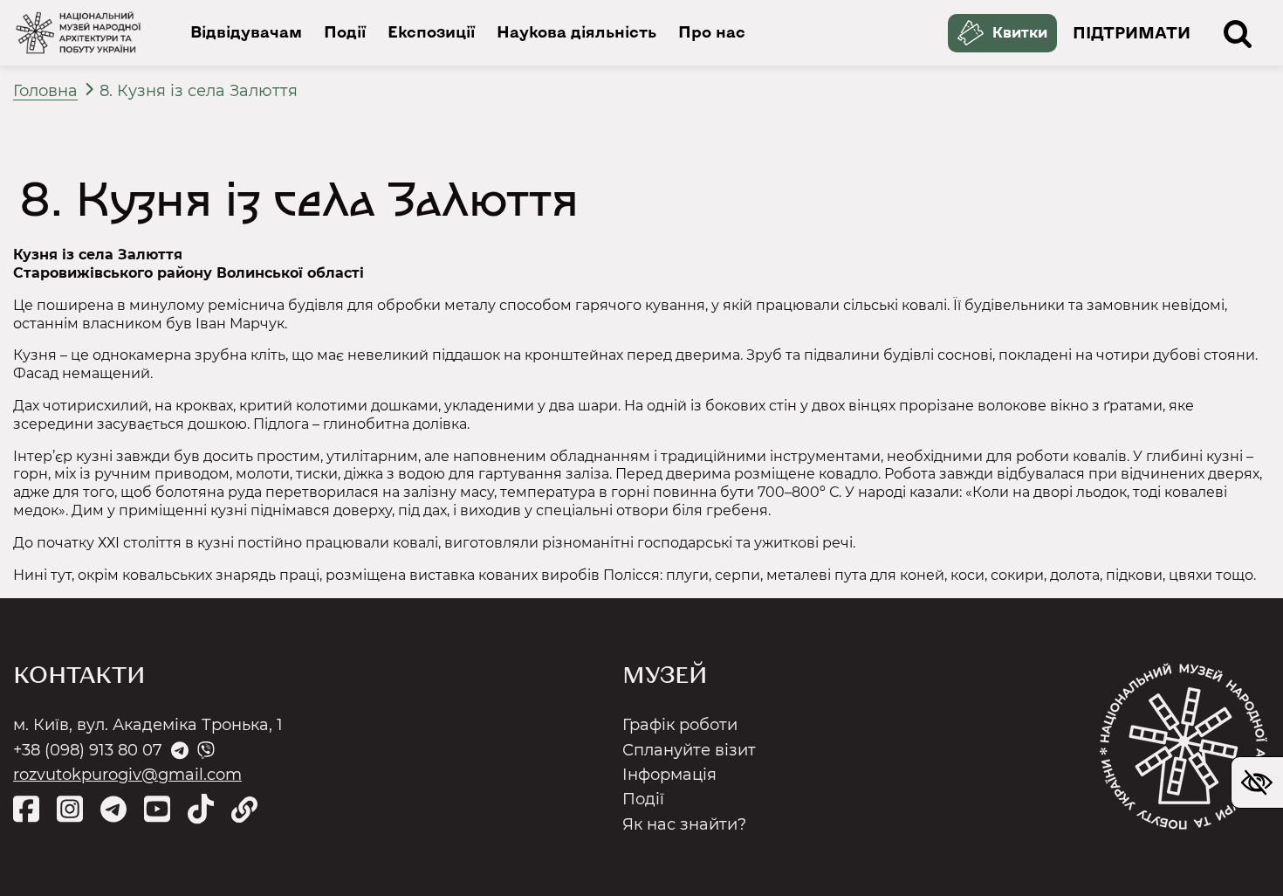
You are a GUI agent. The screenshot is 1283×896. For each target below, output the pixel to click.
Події (345, 31)
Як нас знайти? (684, 824)
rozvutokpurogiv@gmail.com (127, 774)
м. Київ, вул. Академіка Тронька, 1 (148, 724)
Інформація (669, 774)
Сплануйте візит (689, 750)
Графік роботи (680, 724)
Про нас (711, 31)
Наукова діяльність (576, 31)
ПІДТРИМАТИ (1131, 33)
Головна (45, 90)
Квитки (1019, 32)
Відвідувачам (246, 31)
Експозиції (431, 31)
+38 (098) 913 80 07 (87, 750)
